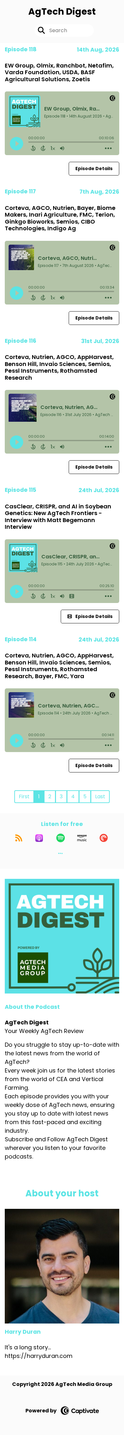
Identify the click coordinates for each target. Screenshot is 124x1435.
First (24, 796)
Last (100, 796)
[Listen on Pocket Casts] (103, 838)
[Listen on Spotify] (60, 838)
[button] (60, 853)
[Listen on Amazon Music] (82, 838)
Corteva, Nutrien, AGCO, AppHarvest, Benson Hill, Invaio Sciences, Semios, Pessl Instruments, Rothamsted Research (59, 367)
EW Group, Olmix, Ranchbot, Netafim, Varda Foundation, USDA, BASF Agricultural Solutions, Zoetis (59, 72)
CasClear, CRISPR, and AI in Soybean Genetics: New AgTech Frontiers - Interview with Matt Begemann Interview (58, 516)
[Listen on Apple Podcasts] (39, 838)
